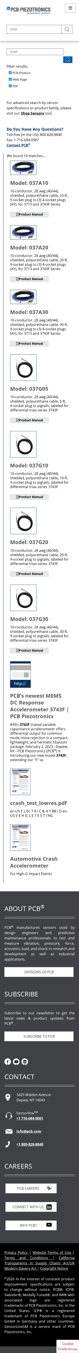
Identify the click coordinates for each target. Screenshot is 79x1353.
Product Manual (31, 214)
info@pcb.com (28, 1131)
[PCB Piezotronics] (28, 10)
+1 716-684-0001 (29, 1118)
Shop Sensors (32, 113)
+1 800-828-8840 (29, 1144)
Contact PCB (18, 145)
